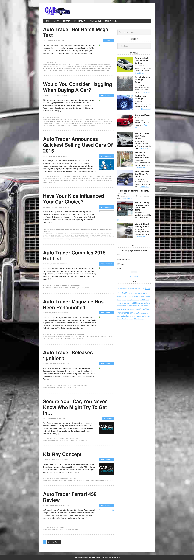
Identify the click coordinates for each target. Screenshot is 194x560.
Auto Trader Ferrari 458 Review (69, 496)
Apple (54, 387)
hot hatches (88, 68)
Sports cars (133, 316)
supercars (141, 315)
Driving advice (121, 300)
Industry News (95, 176)
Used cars (109, 176)
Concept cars (71, 478)
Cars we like (47, 66)
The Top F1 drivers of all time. (134, 190)
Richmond (79, 440)
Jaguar (141, 305)
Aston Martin (121, 289)
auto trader (56, 64)
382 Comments (139, 66)
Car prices (91, 121)
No (120, 268)
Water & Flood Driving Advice (142, 225)
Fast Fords (58, 68)
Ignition (68, 387)
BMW (143, 289)
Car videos (95, 64)
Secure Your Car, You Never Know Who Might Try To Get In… (75, 407)
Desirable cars (86, 66)
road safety (124, 316)
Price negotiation (49, 125)
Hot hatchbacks (78, 68)
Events (143, 299)
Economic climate (83, 480)
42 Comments (121, 194)
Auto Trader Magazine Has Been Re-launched (73, 304)
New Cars (96, 68)
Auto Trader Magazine (81, 337)
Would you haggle (88, 125)
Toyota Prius (101, 180)
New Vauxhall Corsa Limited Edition (142, 60)
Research (73, 239)
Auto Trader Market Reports (75, 119)
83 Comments (139, 229)
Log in (118, 557)
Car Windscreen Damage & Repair (142, 79)
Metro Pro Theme (90, 557)
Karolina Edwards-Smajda (70, 180)
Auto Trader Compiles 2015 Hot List (74, 255)
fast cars (108, 66)
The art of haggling (75, 125)
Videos (54, 62)
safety (79, 239)
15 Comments (139, 85)
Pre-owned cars (90, 180)
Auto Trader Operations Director (97, 119)
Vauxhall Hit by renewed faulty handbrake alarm (142, 206)
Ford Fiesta (47, 180)
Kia (91, 480)
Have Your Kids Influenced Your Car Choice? (73, 198)
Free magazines (62, 339)
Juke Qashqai (55, 180)
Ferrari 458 (74, 529)
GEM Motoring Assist (140, 303)
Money (103, 176)
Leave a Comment (106, 95)
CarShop (98, 121)
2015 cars (55, 288)
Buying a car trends (72, 121)
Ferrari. (124, 303)
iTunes (74, 387)
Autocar (130, 289)
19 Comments (139, 179)
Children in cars (82, 235)
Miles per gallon (103, 480)
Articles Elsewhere (59, 229)
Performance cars (125, 312)
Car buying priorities (95, 233)
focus (111, 178)
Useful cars (104, 70)
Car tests (87, 64)
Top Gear (125, 319)
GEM (131, 303)
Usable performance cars (90, 70)
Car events (131, 293)
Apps (53, 335)
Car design (82, 229)
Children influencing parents (53, 237)
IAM (138, 305)
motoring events (122, 309)
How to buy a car (77, 123)
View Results (134, 276)
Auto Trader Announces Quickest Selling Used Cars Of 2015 (78, 144)
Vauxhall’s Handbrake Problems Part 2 (142, 155)
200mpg (54, 480)
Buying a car (47, 121)
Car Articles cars (77, 64)
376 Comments (139, 213)
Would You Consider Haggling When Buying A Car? (77, 86)
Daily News (67, 176)
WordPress (112, 557)
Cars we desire (104, 64)
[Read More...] (139, 73)
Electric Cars (136, 300)
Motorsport (131, 309)
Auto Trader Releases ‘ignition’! (68, 355)
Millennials (99, 123)
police (73, 440)
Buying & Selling (57, 117)
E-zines (109, 337)
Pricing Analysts (61, 125)
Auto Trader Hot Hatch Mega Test (75, 32)
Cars (135, 293)
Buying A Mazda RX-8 (143, 116)
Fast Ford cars (48, 68)
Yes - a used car (124, 259)
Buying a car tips (58, 121)
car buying (83, 121)
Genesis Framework (102, 557)
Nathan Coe (107, 123)
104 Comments (139, 160)
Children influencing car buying (100, 235)
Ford (127, 303)
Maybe (121, 264)
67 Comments (139, 101)
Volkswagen (141, 319)
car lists (81, 288)
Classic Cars (126, 296)
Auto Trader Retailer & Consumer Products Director (80, 178)
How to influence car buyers (75, 237)
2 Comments (108, 418)
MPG (111, 480)
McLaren (146, 305)
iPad (87, 237)
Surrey (85, 440)
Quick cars (51, 70)
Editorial (75, 176)
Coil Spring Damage (140, 97)
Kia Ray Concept (62, 454)
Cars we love (56, 66)
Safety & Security (72, 438)
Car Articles (56, 11)
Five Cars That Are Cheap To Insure (142, 174)
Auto (53, 119)
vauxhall (131, 319)
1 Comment (108, 40)
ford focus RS (67, 68)
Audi (126, 289)
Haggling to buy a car (63, 123)
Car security (65, 440)
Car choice (50, 235)
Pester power (64, 239)
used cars (51, 182)
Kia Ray (94, 480)
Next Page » (55, 542)
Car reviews (65, 529)
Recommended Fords (62, 70)
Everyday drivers (98, 66)
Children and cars (69, 235)
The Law (119, 319)
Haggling (52, 123)
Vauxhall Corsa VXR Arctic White (142, 136)
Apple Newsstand (58, 337)
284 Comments (139, 120)
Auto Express (137, 289)
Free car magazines (50, 339)
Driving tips (130, 300)
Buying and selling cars (98, 337)
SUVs (148, 316)
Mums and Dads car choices (98, 237)
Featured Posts (84, 176)
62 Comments (139, 141)
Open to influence (52, 239)
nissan (82, 180)
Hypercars (133, 305)
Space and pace (75, 70)
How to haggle (89, 123)
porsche (136, 313)
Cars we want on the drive (71, 66)
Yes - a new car (124, 255)
